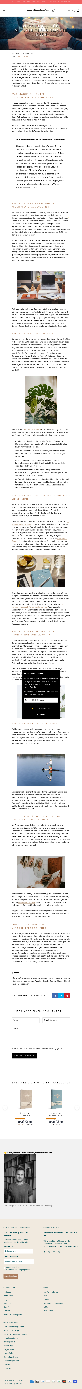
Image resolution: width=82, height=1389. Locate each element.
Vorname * (8, 1247)
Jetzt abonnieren (10, 1276)
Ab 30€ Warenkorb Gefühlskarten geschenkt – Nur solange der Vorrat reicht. (41, 2)
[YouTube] (54, 1251)
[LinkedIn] (59, 1251)
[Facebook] (44, 1251)
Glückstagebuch (11, 1357)
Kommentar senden (24, 1056)
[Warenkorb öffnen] (78, 10)
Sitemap (7, 1368)
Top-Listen (23, 56)
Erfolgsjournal (9, 1342)
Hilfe (45, 1296)
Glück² (6, 1307)
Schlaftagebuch (11, 1338)
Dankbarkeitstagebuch (13, 1330)
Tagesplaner (9, 1349)
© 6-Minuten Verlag (14, 1380)
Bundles (7, 1364)
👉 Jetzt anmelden (41, 708)
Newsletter (8, 1296)
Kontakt (47, 1299)
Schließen (41, 714)
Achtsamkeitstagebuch (14, 1327)
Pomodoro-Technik (26, 902)
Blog (5, 1299)
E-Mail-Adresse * (11, 1257)
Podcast (7, 1292)
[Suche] (73, 10)
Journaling (8, 1345)
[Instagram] (49, 1251)
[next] (77, 1107)
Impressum (48, 1311)
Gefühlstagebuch (11, 1360)
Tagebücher (9, 1353)
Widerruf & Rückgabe (13, 1314)
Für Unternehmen (51, 1292)
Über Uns (7, 1303)
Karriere (7, 1311)
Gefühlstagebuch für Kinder (16, 1334)
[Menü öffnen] (4, 10)
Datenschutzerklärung (53, 1303)
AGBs (46, 1307)
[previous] (5, 1107)
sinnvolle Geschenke (32, 429)
